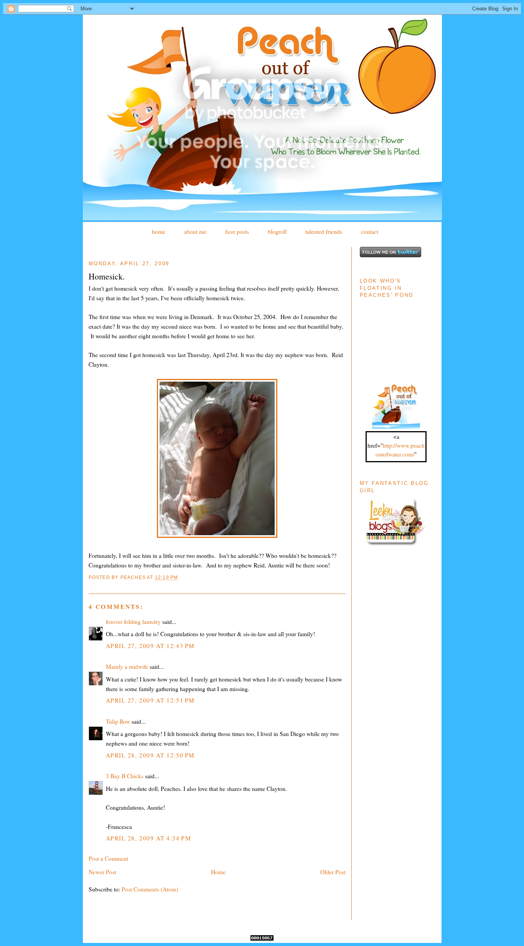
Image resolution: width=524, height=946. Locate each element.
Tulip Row (118, 721)
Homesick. (107, 276)
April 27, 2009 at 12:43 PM (150, 646)
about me (195, 231)
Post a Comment (108, 858)
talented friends (323, 231)
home (158, 231)
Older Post (333, 872)
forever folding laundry (133, 621)
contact (369, 231)
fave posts (237, 231)
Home (218, 872)
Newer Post (102, 872)
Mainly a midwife (127, 666)
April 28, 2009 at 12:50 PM (150, 755)
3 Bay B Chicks (124, 776)
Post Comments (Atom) (150, 889)
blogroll (277, 231)
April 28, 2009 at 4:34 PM (148, 838)
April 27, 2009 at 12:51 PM (150, 700)
